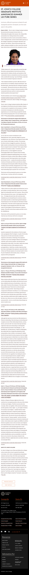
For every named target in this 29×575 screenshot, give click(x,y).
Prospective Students (7, 566)
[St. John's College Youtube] (5, 531)
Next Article (8, 485)
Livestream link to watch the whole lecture (11, 304)
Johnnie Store (18, 550)
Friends (16, 559)
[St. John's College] (14, 494)
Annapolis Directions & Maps (6, 518)
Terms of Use (5, 542)
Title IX (4, 547)
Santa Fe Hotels (19, 525)
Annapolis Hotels (4, 525)
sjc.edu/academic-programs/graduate (15, 115)
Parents (4, 561)
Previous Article (8, 481)
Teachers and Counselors (18, 562)
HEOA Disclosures (6, 549)
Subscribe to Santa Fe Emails (21, 523)
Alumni (3, 557)
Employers (17, 564)
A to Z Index (17, 543)
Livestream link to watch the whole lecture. (11, 177)
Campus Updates (18, 545)
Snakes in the (13, 185)
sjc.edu (3, 474)
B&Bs (11, 525)
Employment (5, 540)
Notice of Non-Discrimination (18, 541)
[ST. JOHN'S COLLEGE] (6, 3)
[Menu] (23, 3)
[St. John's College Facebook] (1, 531)
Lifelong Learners (19, 557)
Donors (4, 559)
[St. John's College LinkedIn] (9, 531)
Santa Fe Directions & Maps (21, 518)
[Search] (27, 3)
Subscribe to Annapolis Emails (6, 523)
